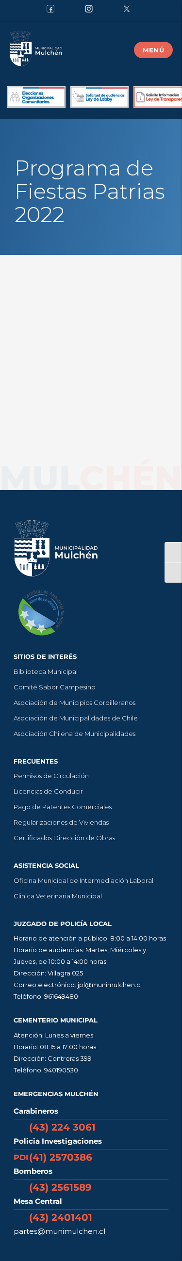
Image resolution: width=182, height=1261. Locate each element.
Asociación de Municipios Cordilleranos (74, 702)
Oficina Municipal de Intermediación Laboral (83, 880)
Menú (153, 50)
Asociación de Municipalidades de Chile (76, 718)
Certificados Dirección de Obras (64, 838)
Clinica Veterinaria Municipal (58, 896)
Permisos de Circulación (51, 776)
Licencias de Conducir (48, 791)
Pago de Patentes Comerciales (63, 807)
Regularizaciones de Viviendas (61, 822)
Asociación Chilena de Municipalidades (74, 733)
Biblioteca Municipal (46, 671)
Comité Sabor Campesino (55, 687)
